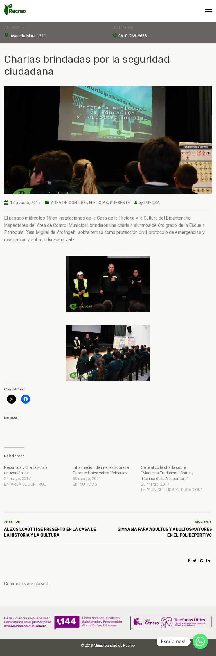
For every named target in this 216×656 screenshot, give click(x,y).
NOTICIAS (98, 202)
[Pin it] (201, 560)
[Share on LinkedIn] (208, 560)
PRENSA (152, 202)
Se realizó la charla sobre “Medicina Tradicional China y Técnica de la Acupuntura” (167, 473)
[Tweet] (195, 560)
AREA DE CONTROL (69, 202)
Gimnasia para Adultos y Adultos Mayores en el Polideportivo (165, 532)
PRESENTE (120, 202)
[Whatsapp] (200, 641)
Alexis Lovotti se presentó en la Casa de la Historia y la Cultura (50, 532)
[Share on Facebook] (189, 560)
